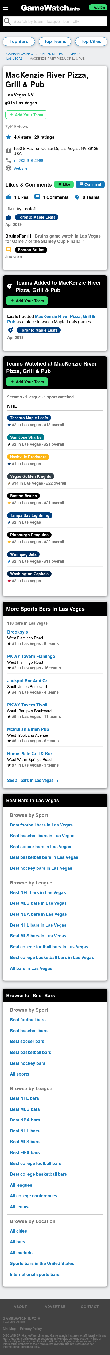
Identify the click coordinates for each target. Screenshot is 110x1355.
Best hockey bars (27, 1063)
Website (20, 167)
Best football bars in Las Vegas (41, 825)
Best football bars (28, 1019)
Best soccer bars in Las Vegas (40, 846)
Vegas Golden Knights (30, 476)
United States (51, 53)
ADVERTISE (55, 1306)
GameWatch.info (19, 53)
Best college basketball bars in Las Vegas (52, 957)
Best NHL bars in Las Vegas (38, 925)
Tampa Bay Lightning (29, 515)
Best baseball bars (29, 1030)
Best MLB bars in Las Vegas (38, 903)
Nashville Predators (28, 456)
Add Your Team (26, 114)
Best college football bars (35, 1163)
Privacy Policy (31, 1328)
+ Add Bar (98, 7)
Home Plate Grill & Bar (29, 753)
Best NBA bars (25, 1120)
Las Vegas (14, 58)
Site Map (9, 1328)
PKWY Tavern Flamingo (31, 656)
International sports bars (35, 1274)
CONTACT (90, 1306)
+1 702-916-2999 (28, 160)
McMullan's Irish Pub (28, 729)
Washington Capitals (29, 573)
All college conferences (33, 1196)
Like (64, 184)
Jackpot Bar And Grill (28, 680)
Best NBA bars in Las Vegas (38, 914)
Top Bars (19, 41)
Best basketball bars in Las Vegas (44, 857)
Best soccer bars (27, 1041)
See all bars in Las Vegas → (32, 780)
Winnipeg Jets (23, 554)
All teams (19, 1206)
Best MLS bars (25, 1141)
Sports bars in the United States (42, 1263)
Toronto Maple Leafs (37, 217)
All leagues (21, 1185)
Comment (90, 184)
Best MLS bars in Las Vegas (38, 936)
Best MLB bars (25, 1109)
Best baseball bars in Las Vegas (42, 835)
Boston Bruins (31, 249)
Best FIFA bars (25, 1152)
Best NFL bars (24, 1098)
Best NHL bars (25, 1131)
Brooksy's (17, 632)
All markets (21, 1252)
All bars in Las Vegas (31, 968)
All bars (17, 1241)
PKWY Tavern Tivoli (27, 705)
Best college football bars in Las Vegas (49, 947)
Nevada (75, 53)
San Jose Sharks (25, 437)
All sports (19, 1074)
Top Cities (91, 41)
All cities (18, 1231)
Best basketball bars (30, 1052)
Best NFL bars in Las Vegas (38, 892)
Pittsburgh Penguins (29, 534)
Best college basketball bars (38, 1174)
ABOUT (20, 1306)
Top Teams (55, 41)
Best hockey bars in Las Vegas (41, 868)
